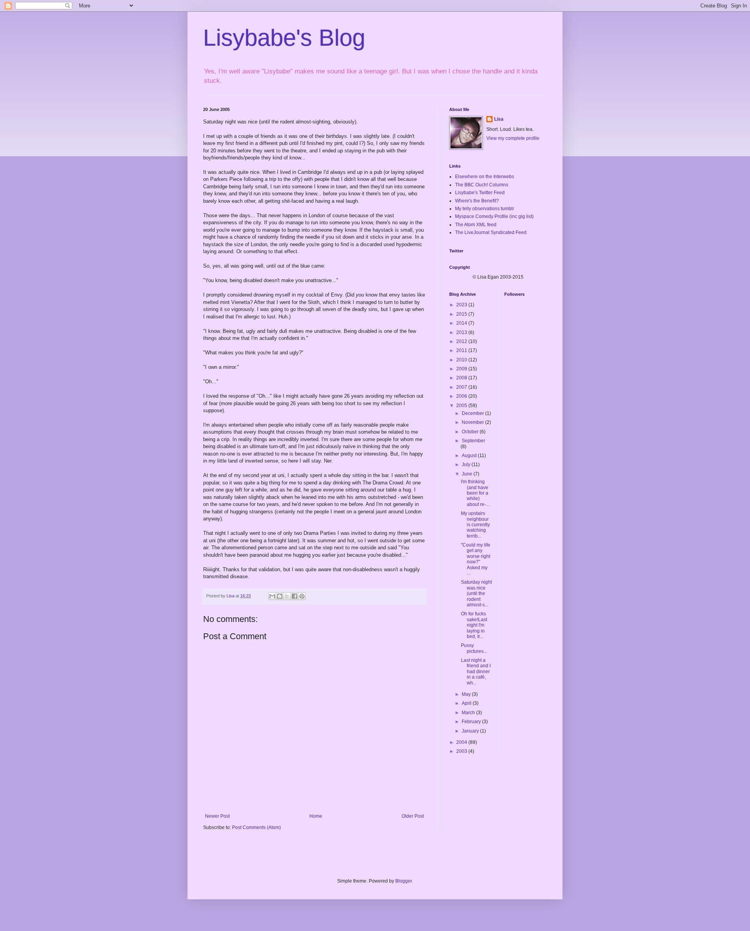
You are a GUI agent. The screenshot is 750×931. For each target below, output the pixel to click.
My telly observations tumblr (484, 208)
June (467, 474)
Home (315, 816)
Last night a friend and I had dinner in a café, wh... (476, 672)
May (467, 694)
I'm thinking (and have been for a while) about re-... (475, 493)
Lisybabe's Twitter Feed (480, 192)
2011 (462, 350)
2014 (462, 323)
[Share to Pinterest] (302, 596)
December (473, 413)
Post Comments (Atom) (256, 827)
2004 (462, 742)
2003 (462, 751)
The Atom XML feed (475, 224)
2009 (462, 369)
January (471, 731)
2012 (462, 341)
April (467, 703)
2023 (462, 304)
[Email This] (272, 596)
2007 (462, 387)
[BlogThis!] (280, 596)
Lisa (499, 119)
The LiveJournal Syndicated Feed (491, 232)
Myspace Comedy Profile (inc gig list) (494, 216)
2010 (462, 360)
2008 (462, 378)
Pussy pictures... (474, 648)
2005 (462, 405)
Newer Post (217, 816)
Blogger (403, 881)
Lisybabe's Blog (284, 38)
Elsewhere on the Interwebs (484, 176)
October (471, 431)
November (473, 422)
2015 (462, 314)
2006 (462, 396)
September (473, 440)
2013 (462, 332)
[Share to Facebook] (294, 596)
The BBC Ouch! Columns (481, 185)
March (469, 712)
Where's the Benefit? (477, 201)
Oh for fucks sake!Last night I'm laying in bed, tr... (474, 625)
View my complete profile (512, 138)
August (470, 455)
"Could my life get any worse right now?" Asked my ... (475, 559)
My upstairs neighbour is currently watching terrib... (475, 525)
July (466, 464)
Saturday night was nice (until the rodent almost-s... (476, 593)
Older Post (413, 816)
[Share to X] (287, 596)
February (472, 721)
